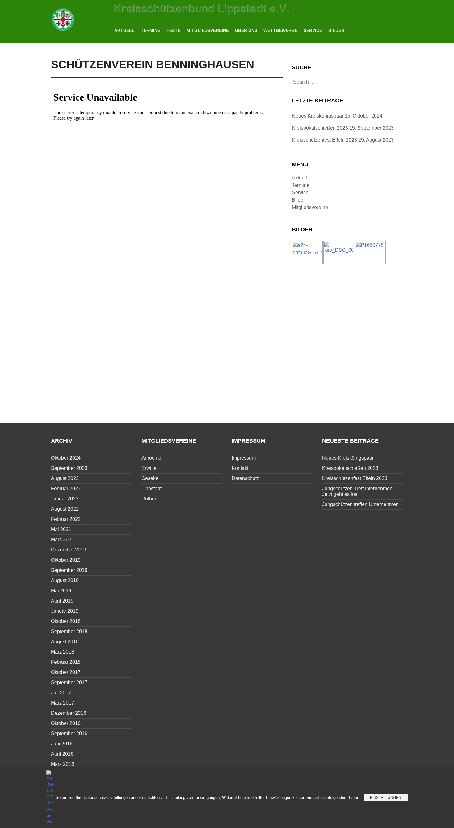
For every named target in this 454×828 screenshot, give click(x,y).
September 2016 (69, 733)
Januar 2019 (64, 611)
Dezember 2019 (68, 549)
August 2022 (65, 509)
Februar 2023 (66, 488)
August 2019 (65, 580)
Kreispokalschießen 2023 (320, 128)
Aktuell (124, 30)
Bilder (336, 30)
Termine (150, 30)
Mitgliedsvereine (208, 30)
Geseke (149, 478)
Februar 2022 (66, 519)
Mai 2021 (61, 529)
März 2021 (62, 539)
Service (313, 30)
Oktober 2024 (66, 458)
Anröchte (151, 458)
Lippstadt (151, 488)
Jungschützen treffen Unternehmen (360, 504)
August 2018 (65, 641)
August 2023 (65, 478)
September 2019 (69, 570)
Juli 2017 (61, 692)
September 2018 (69, 631)
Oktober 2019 (66, 560)
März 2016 (62, 764)
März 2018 (62, 651)
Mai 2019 (61, 590)
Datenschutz (245, 478)
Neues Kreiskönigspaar (317, 115)
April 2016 (62, 754)
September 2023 (69, 468)
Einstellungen (385, 798)
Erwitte (149, 468)
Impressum (244, 458)
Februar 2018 (66, 662)
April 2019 (62, 600)
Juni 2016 (62, 743)
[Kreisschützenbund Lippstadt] (63, 19)
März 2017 (62, 703)
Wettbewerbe (280, 30)
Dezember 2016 (68, 713)
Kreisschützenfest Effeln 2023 (324, 140)
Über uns (246, 30)
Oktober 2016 (66, 723)
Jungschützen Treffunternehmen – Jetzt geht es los (359, 491)
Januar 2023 (64, 498)
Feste (173, 30)
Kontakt (240, 468)
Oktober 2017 (66, 672)
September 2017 (69, 682)
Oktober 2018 (66, 621)
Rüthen (149, 498)
